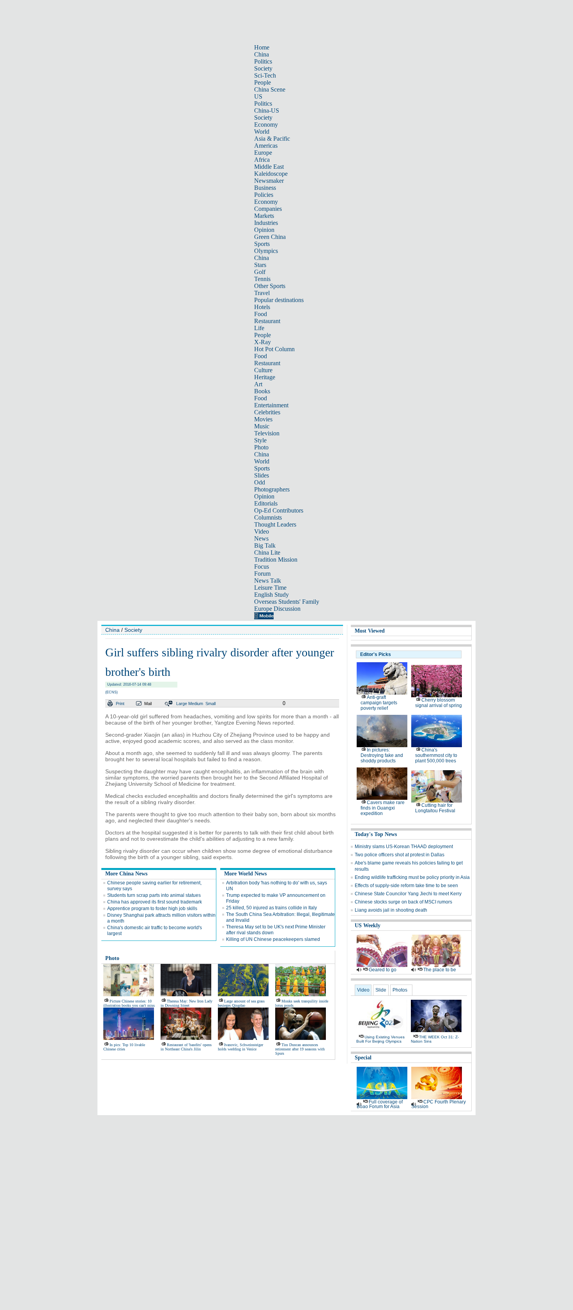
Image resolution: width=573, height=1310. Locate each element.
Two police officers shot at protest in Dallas (399, 854)
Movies (263, 419)
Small (210, 703)
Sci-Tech (265, 75)
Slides (261, 475)
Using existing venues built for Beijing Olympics (380, 1039)
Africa (262, 159)
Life (259, 328)
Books (262, 391)
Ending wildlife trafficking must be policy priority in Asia (412, 877)
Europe (263, 152)
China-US (266, 110)
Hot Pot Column (274, 349)
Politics (263, 61)
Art (258, 384)
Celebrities (267, 412)
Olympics (266, 251)
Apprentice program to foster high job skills (152, 908)
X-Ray (262, 342)
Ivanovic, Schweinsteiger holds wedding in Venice (240, 1047)
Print (120, 703)
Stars (260, 265)
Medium (195, 703)
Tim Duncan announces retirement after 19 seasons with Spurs (300, 1049)
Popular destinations (279, 300)
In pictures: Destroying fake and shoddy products (382, 755)
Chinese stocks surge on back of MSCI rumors (403, 902)
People (262, 82)
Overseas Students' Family (286, 601)
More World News (245, 874)
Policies (263, 194)
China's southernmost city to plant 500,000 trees (436, 755)
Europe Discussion (277, 608)
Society (263, 68)
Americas (266, 145)
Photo (261, 447)
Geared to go (382, 969)
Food (260, 314)
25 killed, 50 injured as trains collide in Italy (271, 907)
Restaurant (267, 321)
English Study (271, 594)
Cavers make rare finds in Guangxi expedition (383, 808)
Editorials (266, 503)
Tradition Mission (275, 559)
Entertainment (271, 405)
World (261, 131)
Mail (148, 703)
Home (261, 47)
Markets (264, 215)
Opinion (264, 229)
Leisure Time (270, 587)
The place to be (439, 969)
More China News (126, 874)
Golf (259, 272)
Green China (270, 236)
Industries (266, 222)
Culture (263, 370)
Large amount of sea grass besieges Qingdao (241, 1003)
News (261, 538)
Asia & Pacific (272, 138)
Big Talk (265, 545)
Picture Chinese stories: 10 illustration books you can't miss (129, 1003)
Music (261, 426)
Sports (262, 243)
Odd (259, 482)
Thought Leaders (275, 524)
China (261, 54)
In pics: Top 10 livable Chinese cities (124, 1047)
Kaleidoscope (271, 173)
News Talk (267, 580)
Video (261, 531)
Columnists (268, 517)
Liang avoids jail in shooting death (391, 910)
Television (266, 433)
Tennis (262, 279)
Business (265, 187)
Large (181, 703)
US (258, 96)
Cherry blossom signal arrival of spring (438, 702)
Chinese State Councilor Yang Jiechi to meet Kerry (408, 893)
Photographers (272, 489)
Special (363, 1058)
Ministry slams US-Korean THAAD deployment (404, 846)
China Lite (267, 552)
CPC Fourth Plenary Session (438, 1104)
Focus (261, 566)
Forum (262, 573)
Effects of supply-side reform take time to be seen (406, 885)
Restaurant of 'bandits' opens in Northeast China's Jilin (186, 1047)
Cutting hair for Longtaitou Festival (435, 808)
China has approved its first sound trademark (154, 902)
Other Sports (269, 286)
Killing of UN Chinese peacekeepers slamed (273, 939)
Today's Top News (376, 834)
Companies (268, 208)
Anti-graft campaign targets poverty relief (379, 703)
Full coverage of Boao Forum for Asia (380, 1104)
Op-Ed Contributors (278, 510)
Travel (262, 293)
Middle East (269, 166)
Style (260, 440)
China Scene (269, 89)
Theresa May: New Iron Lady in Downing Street (186, 1003)
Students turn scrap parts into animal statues (154, 895)
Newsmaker (269, 180)
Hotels (262, 307)
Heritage (264, 377)
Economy (266, 124)
